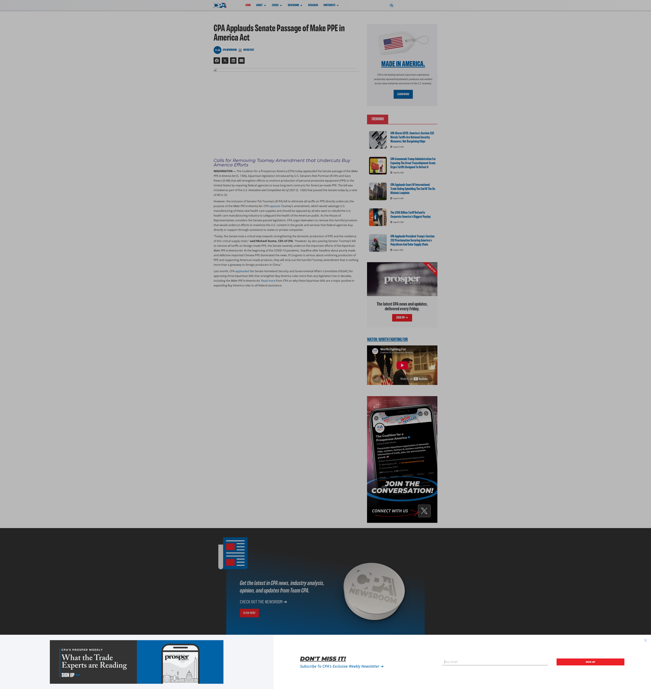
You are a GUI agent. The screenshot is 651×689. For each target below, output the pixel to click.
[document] (325, 344)
